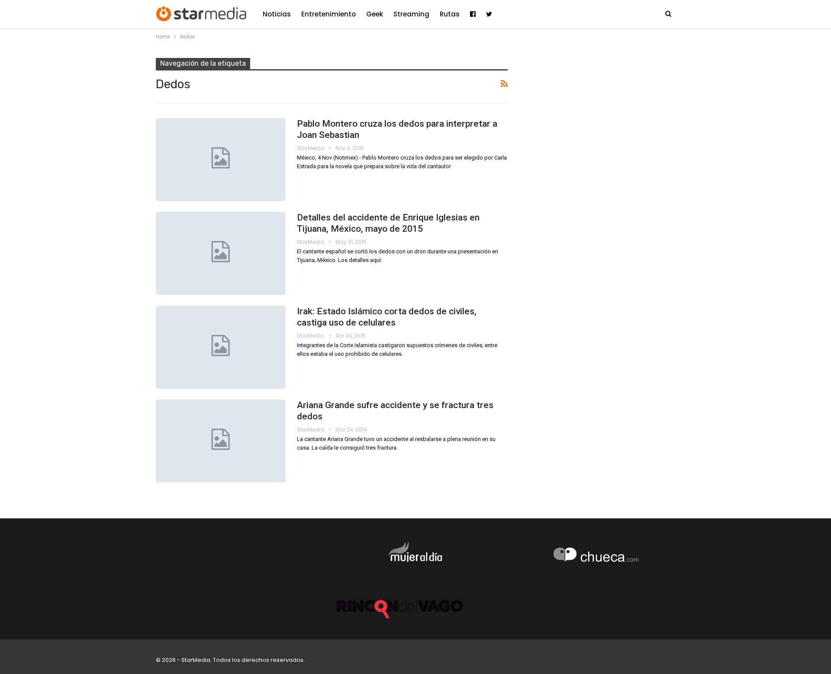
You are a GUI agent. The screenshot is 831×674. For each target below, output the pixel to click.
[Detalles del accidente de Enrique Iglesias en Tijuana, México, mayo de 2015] (221, 253)
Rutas (450, 14)
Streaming (411, 14)
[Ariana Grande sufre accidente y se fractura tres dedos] (221, 440)
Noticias (277, 14)
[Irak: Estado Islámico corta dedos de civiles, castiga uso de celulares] (221, 347)
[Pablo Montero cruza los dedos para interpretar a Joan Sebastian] (221, 159)
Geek (374, 14)
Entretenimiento (328, 14)
